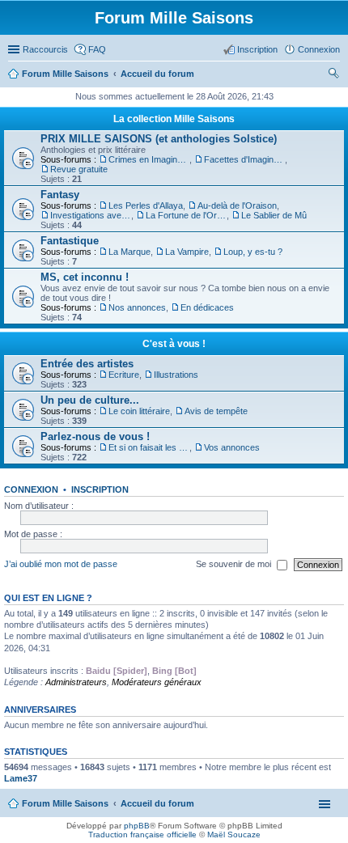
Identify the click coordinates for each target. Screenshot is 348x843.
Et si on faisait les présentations (148, 447)
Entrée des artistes (87, 364)
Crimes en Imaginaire (148, 159)
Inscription (100, 489)
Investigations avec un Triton (90, 215)
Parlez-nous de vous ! (95, 436)
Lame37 (20, 778)
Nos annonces (137, 307)
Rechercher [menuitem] (333, 75)
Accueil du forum (157, 803)
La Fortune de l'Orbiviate (186, 215)
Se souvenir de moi (235, 564)
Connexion (31, 489)
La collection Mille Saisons (174, 119)
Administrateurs (76, 682)
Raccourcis (45, 49)
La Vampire (187, 251)
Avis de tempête (216, 411)
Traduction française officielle (142, 834)
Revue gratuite (79, 169)
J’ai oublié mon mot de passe (60, 564)
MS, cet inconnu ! (84, 277)
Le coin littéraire (139, 411)
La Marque (129, 251)
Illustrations (176, 374)
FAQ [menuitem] (97, 49)
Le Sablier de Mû (274, 215)
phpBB (137, 825)
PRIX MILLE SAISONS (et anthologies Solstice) (158, 139)
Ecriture (123, 374)
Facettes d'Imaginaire (244, 159)
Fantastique (69, 241)
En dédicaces (207, 307)
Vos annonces (232, 447)
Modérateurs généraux (157, 682)
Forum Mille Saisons (65, 803)
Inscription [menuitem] (257, 49)
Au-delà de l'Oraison (237, 205)
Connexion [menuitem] (319, 49)
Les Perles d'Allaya (145, 205)
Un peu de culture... (89, 400)
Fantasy (59, 195)
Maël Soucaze (234, 834)
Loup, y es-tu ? (252, 251)
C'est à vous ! (174, 343)
